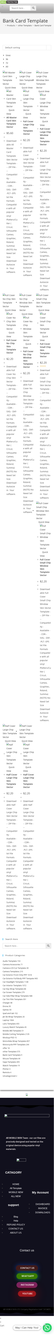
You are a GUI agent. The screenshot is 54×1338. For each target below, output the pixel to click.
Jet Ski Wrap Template (12, 1016)
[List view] (5, 43)
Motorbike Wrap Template (14, 1041)
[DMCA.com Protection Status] (9, 1)
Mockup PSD (8, 1037)
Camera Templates (11, 971)
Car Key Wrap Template (13, 989)
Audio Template (10, 961)
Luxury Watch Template (13, 1027)
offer (5, 1048)
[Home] (3, 25)
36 (7, 59)
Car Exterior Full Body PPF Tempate (18, 978)
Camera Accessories (11, 964)
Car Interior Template (12, 985)
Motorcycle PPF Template (14, 1044)
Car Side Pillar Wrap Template (16, 995)
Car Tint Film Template (13, 999)
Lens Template (9, 1023)
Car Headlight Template (13, 982)
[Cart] (48, 8)
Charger (6, 1002)
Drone (5, 1006)
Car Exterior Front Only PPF (15, 975)
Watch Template (10, 1065)
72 (7, 62)
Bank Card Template (44, 25)
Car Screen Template (12, 992)
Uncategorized (9, 1076)
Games (6, 1009)
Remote (6, 1072)
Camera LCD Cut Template (14, 968)
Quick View (10, 87)
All (7, 66)
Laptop (6, 1020)
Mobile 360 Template (12, 1030)
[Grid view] (3, 43)
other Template (9, 1051)
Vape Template (9, 1062)
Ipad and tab (8, 1013)
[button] (2, 6)
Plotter (6, 1069)
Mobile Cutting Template (14, 1034)
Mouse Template (10, 1058)
